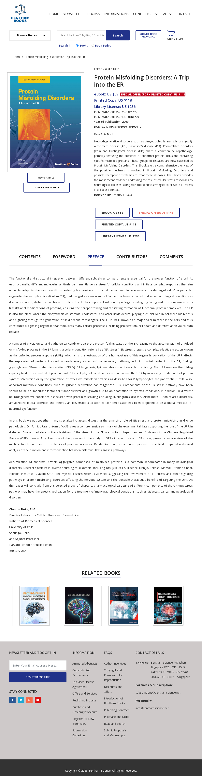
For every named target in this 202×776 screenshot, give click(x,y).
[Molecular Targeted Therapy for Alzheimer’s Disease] (168, 605)
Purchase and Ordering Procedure (84, 709)
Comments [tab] (171, 256)
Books (92, 14)
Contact (183, 14)
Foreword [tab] (64, 256)
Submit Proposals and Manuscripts (115, 732)
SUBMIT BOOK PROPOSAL (148, 35)
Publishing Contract (116, 710)
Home (54, 14)
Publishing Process (84, 700)
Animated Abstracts (84, 663)
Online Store (175, 38)
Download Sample (46, 187)
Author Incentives (115, 663)
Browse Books (27, 35)
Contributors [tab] (132, 256)
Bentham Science (99, 770)
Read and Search (114, 724)
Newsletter (73, 14)
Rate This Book (104, 134)
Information (115, 14)
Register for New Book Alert (83, 721)
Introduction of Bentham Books (114, 701)
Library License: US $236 (120, 236)
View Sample (45, 177)
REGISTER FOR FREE (38, 677)
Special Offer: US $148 (156, 212)
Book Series (103, 45)
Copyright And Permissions (81, 672)
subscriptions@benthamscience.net (158, 692)
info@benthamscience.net (152, 708)
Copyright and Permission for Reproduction (113, 675)
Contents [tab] (30, 256)
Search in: (65, 45)
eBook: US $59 (112, 212)
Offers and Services (84, 693)
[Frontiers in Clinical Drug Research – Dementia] (123, 605)
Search (118, 35)
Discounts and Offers (113, 689)
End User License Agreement (83, 684)
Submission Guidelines (79, 732)
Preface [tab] (96, 256)
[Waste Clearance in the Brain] (79, 605)
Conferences (144, 14)
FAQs (165, 14)
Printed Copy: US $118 (118, 224)
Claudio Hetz (111, 69)
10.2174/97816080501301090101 (121, 126)
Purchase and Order (116, 717)
